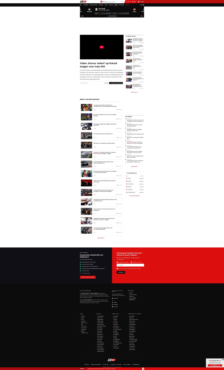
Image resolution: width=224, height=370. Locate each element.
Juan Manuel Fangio (133, 339)
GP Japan (115, 319)
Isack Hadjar (99, 327)
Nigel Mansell (132, 336)
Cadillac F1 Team (84, 332)
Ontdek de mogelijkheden (87, 277)
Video (116, 4)
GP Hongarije (115, 332)
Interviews (121, 4)
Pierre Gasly (99, 339)
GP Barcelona (116, 326)
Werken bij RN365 (132, 298)
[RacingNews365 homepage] (80, 4)
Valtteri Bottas (100, 336)
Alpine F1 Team (84, 322)
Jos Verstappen (132, 331)
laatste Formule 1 (85, 293)
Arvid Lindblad (100, 337)
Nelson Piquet (132, 344)
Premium (128, 4)
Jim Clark (131, 332)
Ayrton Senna (132, 322)
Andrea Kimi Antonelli (101, 326)
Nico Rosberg (132, 316)
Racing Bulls (83, 329)
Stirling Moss (131, 337)
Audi (82, 324)
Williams (83, 331)
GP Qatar (115, 346)
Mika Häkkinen (132, 329)
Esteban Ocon (100, 334)
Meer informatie (113, 16)
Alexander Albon (100, 344)
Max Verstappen (93, 4)
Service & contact (133, 294)
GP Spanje (115, 337)
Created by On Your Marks (116, 364)
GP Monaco (115, 324)
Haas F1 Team (84, 327)
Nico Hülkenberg (100, 342)
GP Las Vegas (116, 344)
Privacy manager (126, 364)
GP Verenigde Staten (117, 342)
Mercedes (83, 321)
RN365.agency (132, 299)
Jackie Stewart (132, 327)
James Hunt (131, 326)
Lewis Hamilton (100, 322)
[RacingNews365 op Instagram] (127, 2)
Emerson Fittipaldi (132, 341)
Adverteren (131, 296)
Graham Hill (131, 342)
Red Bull (82, 316)
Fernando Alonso (100, 324)
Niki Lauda (131, 334)
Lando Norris (99, 317)
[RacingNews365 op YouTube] (134, 2)
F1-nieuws (85, 4)
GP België (115, 331)
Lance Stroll (99, 341)
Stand (106, 4)
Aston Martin (83, 326)
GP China (115, 317)
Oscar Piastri (99, 329)
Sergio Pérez (99, 332)
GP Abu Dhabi (116, 348)
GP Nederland (116, 334)
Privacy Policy (105, 364)
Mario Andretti (132, 349)
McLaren (83, 317)
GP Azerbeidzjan (116, 339)
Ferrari (82, 319)
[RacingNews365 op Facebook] (129, 2)
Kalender (101, 4)
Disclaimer (87, 364)
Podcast (111, 4)
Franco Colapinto (100, 349)
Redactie (131, 293)
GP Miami (115, 321)
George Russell (100, 319)
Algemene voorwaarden (96, 364)
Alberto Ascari (132, 321)
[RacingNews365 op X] (131, 2)
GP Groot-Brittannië (117, 329)
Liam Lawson (99, 346)
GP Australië (115, 316)
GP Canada (115, 322)
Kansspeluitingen (135, 364)
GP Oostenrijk (116, 327)
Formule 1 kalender (88, 299)
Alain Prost (131, 317)
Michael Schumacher (133, 319)
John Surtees (132, 348)
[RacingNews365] (83, 2)
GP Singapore (116, 341)
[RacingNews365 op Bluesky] (133, 2)
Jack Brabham (132, 346)
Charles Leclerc (100, 321)
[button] (89, 10)
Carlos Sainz (99, 331)
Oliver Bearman (100, 348)
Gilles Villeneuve (132, 324)
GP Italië (115, 336)
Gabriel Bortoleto (100, 351)
